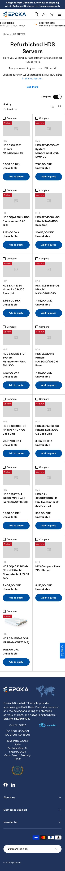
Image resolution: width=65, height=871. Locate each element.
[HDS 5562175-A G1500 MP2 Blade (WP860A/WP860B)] (16, 477)
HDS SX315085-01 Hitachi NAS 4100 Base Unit (14, 430)
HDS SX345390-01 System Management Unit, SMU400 (47, 151)
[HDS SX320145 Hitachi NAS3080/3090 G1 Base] (48, 337)
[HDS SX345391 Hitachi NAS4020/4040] (16, 128)
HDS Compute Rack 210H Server (47, 568)
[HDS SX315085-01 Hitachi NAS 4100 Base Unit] (16, 409)
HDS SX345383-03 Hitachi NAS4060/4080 (47, 289)
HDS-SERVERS (18, 34)
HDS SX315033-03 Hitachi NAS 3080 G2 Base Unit (47, 430)
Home (6, 34)
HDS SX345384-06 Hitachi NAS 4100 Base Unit (47, 221)
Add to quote (16, 176)
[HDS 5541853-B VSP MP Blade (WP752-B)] (16, 622)
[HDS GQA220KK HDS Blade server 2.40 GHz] (16, 200)
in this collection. (32, 78)
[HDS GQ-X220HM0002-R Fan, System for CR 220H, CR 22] (48, 477)
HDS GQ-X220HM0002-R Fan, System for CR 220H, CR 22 (47, 500)
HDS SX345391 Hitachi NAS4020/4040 (13, 149)
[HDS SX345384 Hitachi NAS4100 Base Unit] (16, 269)
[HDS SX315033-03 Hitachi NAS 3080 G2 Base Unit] (48, 409)
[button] (52, 14)
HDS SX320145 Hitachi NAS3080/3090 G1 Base (47, 359)
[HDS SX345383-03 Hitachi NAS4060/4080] (48, 269)
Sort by (7, 104)
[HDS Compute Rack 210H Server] (48, 549)
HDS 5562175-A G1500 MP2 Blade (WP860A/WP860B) (15, 498)
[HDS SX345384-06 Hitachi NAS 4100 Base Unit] (48, 200)
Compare (46, 96)
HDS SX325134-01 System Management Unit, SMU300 (14, 359)
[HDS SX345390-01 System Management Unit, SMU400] (48, 128)
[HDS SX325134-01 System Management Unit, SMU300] (16, 337)
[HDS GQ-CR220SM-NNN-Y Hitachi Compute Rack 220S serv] (16, 549)
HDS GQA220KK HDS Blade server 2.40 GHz (16, 221)
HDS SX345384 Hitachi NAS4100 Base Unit (13, 289)
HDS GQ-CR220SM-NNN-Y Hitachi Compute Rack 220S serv (16, 572)
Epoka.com (16, 862)
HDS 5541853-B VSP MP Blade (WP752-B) (16, 640)
